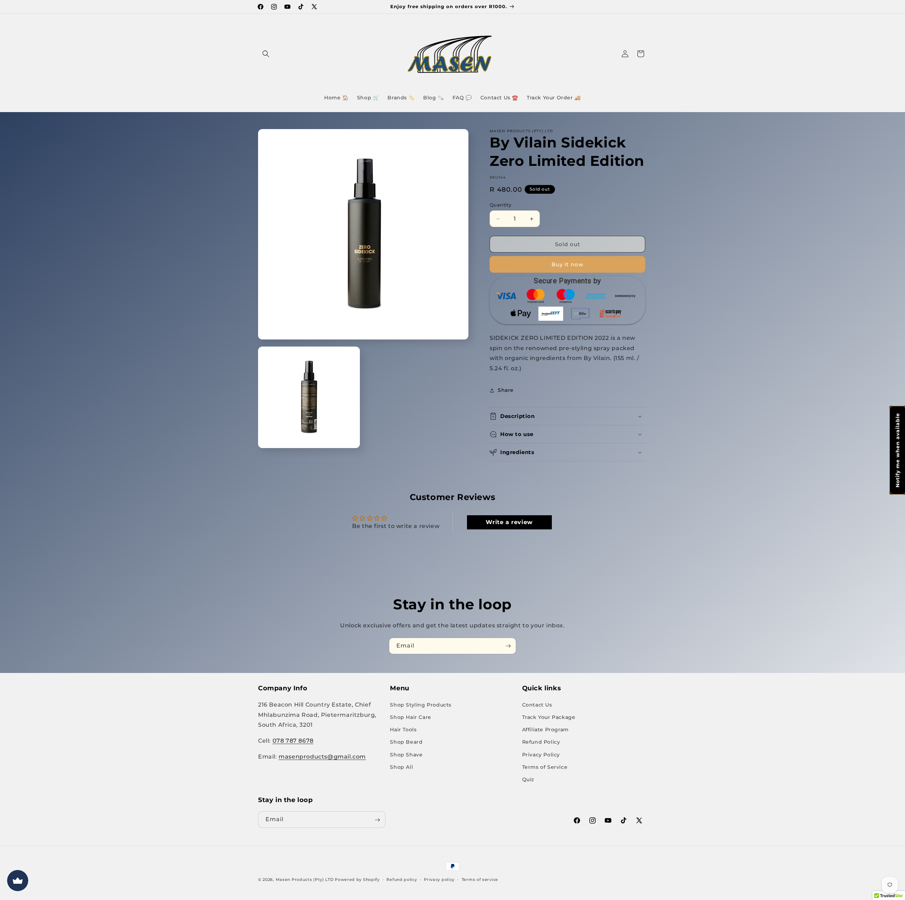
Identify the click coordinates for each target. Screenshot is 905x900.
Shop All (401, 766)
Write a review (509, 522)
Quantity (500, 205)
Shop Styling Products (420, 704)
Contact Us (537, 704)
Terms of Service (545, 766)
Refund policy (401, 879)
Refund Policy (541, 741)
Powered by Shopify (357, 879)
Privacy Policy (541, 754)
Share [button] (506, 390)
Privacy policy (439, 879)
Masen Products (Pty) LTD (305, 879)
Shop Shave (406, 754)
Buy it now (567, 264)
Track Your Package (549, 717)
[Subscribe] (508, 646)
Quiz (528, 779)
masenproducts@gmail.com (322, 756)
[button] (266, 54)
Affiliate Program (545, 729)
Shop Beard (406, 741)
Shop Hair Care (410, 717)
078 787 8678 (293, 740)
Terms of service (480, 879)
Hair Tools (403, 729)
